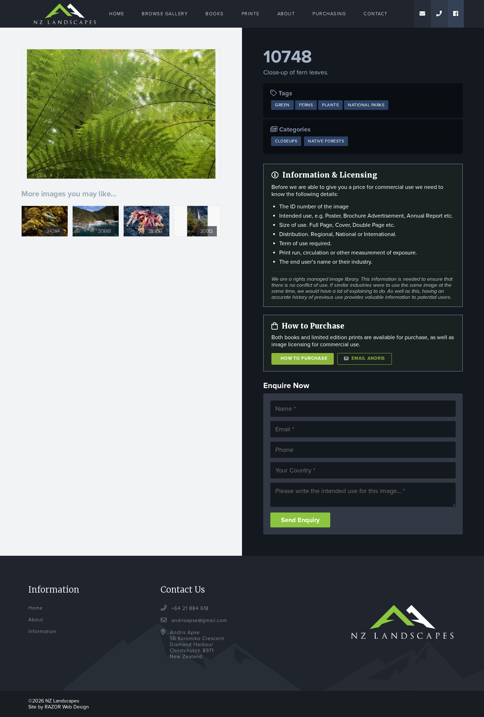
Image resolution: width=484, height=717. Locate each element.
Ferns (306, 104)
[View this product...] (45, 209)
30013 (206, 231)
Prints (251, 14)
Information (42, 631)
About (286, 14)
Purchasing (329, 14)
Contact (376, 14)
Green (282, 104)
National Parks (366, 104)
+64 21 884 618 (189, 608)
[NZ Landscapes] (64, 4)
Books (215, 14)
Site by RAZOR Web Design (58, 707)
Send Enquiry (300, 520)
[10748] (121, 114)
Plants (330, 104)
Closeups (286, 141)
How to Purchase (304, 358)
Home (116, 14)
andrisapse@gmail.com (199, 620)
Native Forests (326, 141)
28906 (155, 231)
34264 (53, 231)
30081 (104, 231)
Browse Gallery (165, 14)
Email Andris (368, 358)
